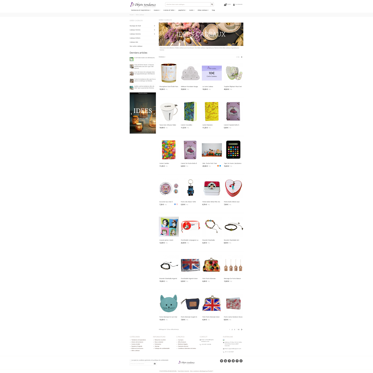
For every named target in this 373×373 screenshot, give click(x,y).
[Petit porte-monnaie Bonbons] (212, 265)
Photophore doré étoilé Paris (168, 86)
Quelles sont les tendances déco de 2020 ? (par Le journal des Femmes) (144, 87)
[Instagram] (241, 360)
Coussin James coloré (166, 240)
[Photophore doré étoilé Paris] (169, 73)
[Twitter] (233, 360)
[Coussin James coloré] (169, 226)
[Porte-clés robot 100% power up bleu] (190, 188)
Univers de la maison (137, 342)
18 (238, 329)
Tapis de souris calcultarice (232, 163)
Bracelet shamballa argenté (168, 278)
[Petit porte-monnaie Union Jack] (212, 303)
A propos (180, 340)
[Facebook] (229, 360)
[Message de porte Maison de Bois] (233, 265)
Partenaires (158, 344)
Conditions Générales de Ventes (187, 348)
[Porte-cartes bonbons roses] (233, 303)
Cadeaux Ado (134, 42)
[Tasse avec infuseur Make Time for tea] (169, 111)
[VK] (225, 360)
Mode (191, 10)
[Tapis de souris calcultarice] (233, 149)
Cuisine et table (168, 10)
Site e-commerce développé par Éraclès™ (201, 371)
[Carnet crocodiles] (190, 111)
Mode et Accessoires (137, 348)
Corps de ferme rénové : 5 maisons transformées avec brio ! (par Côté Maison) (144, 66)
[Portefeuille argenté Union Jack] (190, 265)
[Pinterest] (237, 360)
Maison (156, 10)
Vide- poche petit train (209, 163)
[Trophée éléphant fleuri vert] (233, 73)
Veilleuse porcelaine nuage (189, 86)
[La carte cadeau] (212, 73)
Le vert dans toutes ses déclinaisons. (144, 57)
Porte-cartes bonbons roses (233, 317)
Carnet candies (164, 163)
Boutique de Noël (135, 26)
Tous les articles (142, 93)
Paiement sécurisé (183, 346)
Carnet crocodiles (186, 125)
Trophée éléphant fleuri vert (233, 86)
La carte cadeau (207, 86)
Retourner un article (160, 340)
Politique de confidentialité (162, 348)
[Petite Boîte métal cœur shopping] (233, 188)
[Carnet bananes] (212, 111)
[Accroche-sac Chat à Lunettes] (169, 188)
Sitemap (157, 346)
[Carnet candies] (169, 149)
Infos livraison (182, 342)
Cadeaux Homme (135, 34)
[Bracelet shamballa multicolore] (212, 226)
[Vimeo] (221, 360)
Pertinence (162, 57)
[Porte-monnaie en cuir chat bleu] (169, 303)
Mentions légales (183, 344)
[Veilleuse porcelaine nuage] (190, 73)
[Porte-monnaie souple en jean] (190, 303)
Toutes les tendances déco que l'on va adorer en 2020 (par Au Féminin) (145, 80)
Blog (213, 10)
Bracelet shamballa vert (231, 240)
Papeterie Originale (136, 346)
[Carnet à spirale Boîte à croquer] (233, 111)
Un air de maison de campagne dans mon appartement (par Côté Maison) (144, 73)
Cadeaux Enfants (135, 38)
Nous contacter (159, 342)
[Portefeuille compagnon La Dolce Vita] (190, 226)
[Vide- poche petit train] (212, 149)
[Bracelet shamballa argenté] (169, 265)
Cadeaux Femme (135, 30)
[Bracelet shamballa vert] (233, 226)
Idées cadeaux (203, 10)
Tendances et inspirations (140, 10)
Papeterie (181, 10)
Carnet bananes (207, 125)
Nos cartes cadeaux (136, 46)
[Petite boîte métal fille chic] (212, 188)
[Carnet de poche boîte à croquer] (190, 149)
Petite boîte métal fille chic (211, 202)
